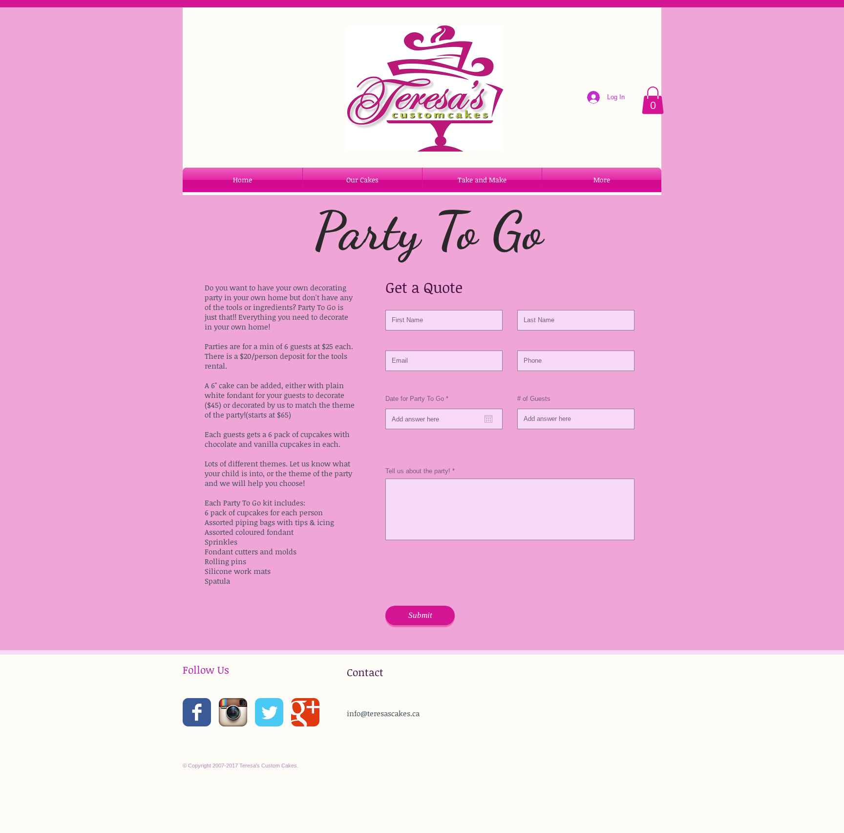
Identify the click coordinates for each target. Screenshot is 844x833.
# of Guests (533, 398)
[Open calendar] (488, 419)
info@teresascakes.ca (383, 713)
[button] (652, 100)
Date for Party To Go (418, 398)
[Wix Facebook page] (197, 712)
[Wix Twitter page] (269, 712)
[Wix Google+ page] (305, 712)
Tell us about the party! (417, 471)
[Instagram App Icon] (233, 712)
